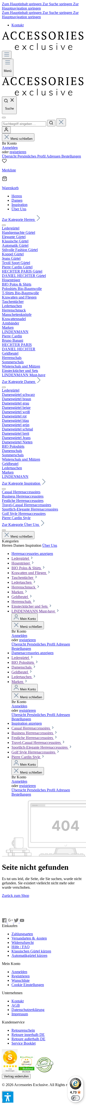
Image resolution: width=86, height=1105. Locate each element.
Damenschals (21, 667)
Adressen (53, 156)
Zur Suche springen (58, 4)
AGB (15, 1005)
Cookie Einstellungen (27, 985)
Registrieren (20, 976)
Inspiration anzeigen (26, 723)
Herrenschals (21, 602)
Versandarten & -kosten (29, 938)
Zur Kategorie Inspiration (21, 483)
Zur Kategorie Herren (19, 219)
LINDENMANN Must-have (33, 611)
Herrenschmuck (23, 587)
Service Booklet (23, 1043)
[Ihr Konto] (6, 129)
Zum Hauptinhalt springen (22, 4)
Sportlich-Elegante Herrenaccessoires (40, 747)
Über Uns (49, 545)
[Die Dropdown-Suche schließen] (61, 122)
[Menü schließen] (4, 225)
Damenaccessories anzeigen (32, 653)
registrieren (18, 152)
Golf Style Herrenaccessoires (33, 752)
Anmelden (10, 148)
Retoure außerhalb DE (28, 1039)
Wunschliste (20, 980)
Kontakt (17, 25)
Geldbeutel (20, 597)
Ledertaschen (21, 582)
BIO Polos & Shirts (26, 568)
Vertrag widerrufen (16, 1076)
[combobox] (24, 123)
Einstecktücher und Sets (29, 606)
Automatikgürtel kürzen (29, 955)
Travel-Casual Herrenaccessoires (36, 743)
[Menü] (6, 55)
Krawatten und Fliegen (29, 573)
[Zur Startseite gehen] (43, 49)
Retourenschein (23, 1030)
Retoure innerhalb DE (28, 1035)
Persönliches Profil (31, 156)
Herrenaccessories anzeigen (32, 554)
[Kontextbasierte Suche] (4, 117)
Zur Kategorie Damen (19, 382)
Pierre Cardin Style (26, 757)
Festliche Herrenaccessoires (32, 738)
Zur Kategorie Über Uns (21, 525)
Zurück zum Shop (15, 895)
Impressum (19, 1014)
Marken (17, 592)
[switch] (75, 1098)
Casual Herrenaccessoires (31, 728)
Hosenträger (21, 563)
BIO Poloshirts (23, 662)
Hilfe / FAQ (20, 947)
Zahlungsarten (22, 934)
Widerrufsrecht (22, 942)
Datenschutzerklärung (27, 1010)
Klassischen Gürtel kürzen (31, 951)
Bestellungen (71, 156)
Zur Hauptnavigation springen (40, 6)
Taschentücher (22, 578)
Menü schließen (21, 139)
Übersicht (9, 156)
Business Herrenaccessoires (32, 733)
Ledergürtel (20, 558)
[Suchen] (51, 123)
